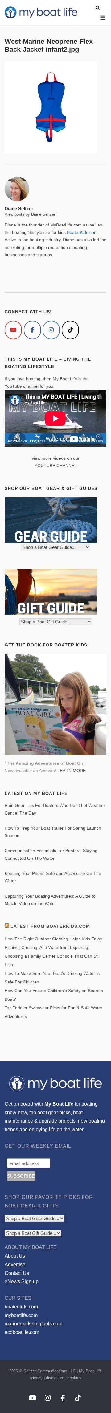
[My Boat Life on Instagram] (51, 330)
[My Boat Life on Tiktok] (70, 330)
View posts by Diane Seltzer (30, 214)
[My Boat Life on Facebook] (32, 330)
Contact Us (17, 1273)
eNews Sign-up (22, 1281)
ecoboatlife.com (22, 1332)
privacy (36, 1377)
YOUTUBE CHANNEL (56, 465)
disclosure (55, 1377)
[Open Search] (97, 8)
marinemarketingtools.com (33, 1323)
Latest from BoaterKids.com (50, 926)
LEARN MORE (71, 770)
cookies (74, 1377)
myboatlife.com (21, 1315)
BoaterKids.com (82, 232)
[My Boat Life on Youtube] (13, 330)
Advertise (15, 1264)
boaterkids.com (21, 1306)
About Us (15, 1256)
